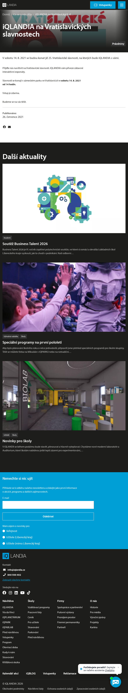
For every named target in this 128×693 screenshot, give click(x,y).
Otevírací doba (10, 647)
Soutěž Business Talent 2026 (25, 243)
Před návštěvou (10, 632)
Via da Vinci (8, 612)
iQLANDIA (7, 607)
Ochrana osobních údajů (60, 688)
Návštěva (8, 601)
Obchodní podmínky (13, 688)
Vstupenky (8, 637)
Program (7, 642)
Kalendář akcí (10, 673)
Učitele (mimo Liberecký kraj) (23, 543)
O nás (93, 601)
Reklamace (69, 673)
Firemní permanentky (68, 622)
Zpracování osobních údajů (91, 688)
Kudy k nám (8, 652)
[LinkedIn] (16, 592)
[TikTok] (28, 592)
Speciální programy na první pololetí (32, 342)
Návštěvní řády (36, 688)
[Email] (9, 127)
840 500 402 (14, 574)
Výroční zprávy (98, 617)
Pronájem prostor (66, 617)
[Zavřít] (118, 667)
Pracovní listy (35, 612)
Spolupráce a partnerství (70, 607)
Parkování (33, 632)
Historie (94, 607)
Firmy (60, 601)
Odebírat (48, 516)
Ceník (31, 617)
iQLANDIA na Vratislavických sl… (54, 14)
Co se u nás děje (22, 14)
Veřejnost (11, 531)
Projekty (94, 622)
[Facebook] (4, 127)
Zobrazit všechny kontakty (16, 579)
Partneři (61, 627)
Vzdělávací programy (39, 607)
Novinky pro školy (17, 440)
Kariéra (93, 627)
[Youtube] (22, 592)
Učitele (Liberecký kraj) (19, 537)
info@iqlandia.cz (16, 569)
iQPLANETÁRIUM (11, 617)
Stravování (8, 657)
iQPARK (6, 622)
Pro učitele (33, 622)
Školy (31, 601)
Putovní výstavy (65, 612)
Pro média (95, 612)
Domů (6, 14)
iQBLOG (31, 673)
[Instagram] (10, 592)
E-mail (5, 497)
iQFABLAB (7, 627)
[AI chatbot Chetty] (115, 682)
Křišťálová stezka (11, 662)
